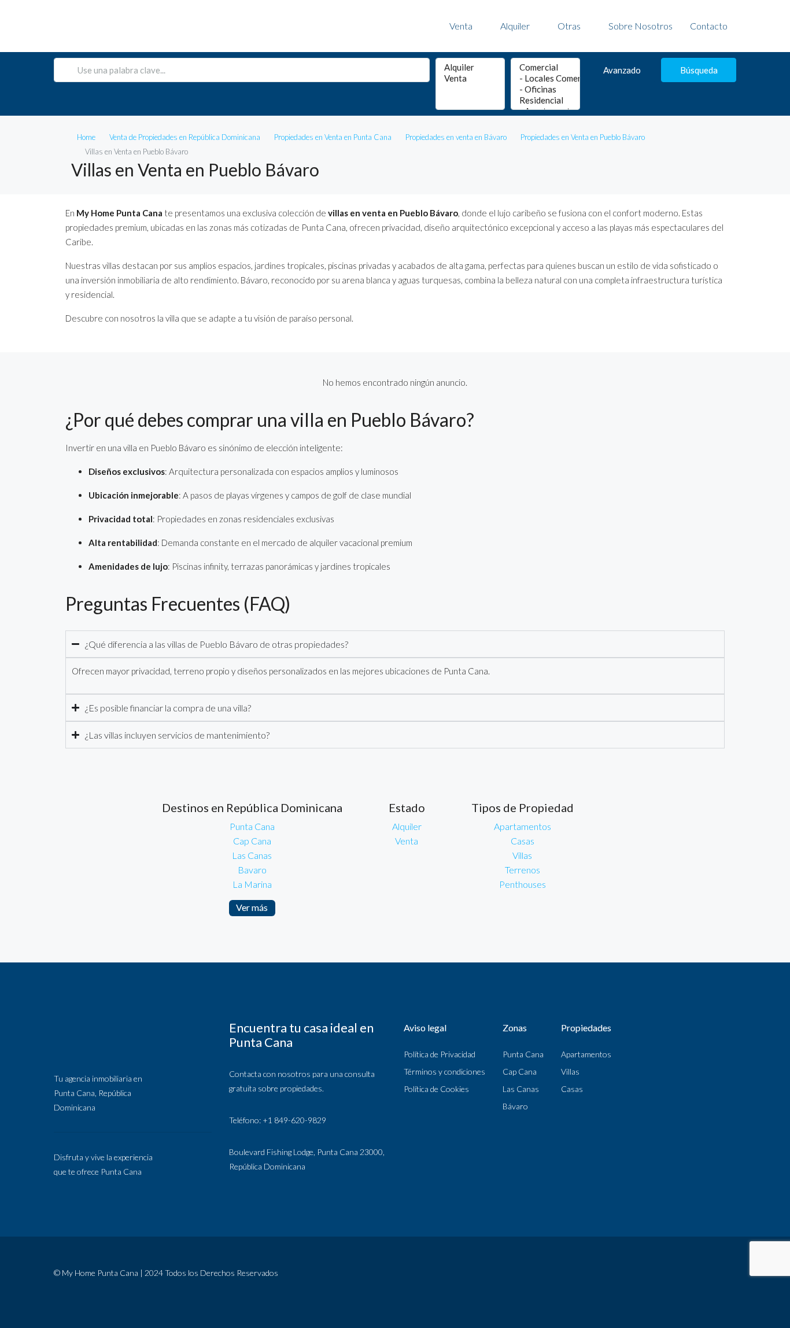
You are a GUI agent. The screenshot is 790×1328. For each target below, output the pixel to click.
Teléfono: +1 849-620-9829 (277, 1120)
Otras (569, 25)
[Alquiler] (470, 67)
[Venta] (470, 78)
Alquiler (515, 25)
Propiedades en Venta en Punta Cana (333, 137)
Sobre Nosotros (640, 25)
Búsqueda (699, 70)
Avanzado (622, 70)
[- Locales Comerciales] (545, 78)
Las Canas (252, 855)
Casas (522, 840)
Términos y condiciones (444, 1071)
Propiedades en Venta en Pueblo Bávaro (582, 137)
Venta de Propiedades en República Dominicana (184, 137)
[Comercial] (545, 67)
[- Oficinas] (545, 89)
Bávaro (515, 1106)
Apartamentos (522, 826)
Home (86, 137)
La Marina (252, 884)
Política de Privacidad (439, 1054)
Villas (522, 855)
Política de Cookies (436, 1089)
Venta (460, 25)
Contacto (709, 25)
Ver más (252, 907)
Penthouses (522, 884)
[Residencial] (545, 100)
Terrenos (522, 869)
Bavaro (252, 869)
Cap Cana (252, 840)
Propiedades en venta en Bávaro (456, 137)
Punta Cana (252, 826)
